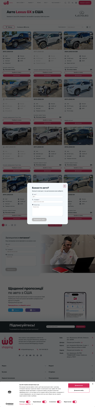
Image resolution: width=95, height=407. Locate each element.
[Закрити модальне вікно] (64, 186)
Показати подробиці (25, 404)
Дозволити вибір (78, 390)
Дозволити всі (79, 385)
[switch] (44, 402)
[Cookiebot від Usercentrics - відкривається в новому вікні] (9, 404)
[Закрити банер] (92, 383)
